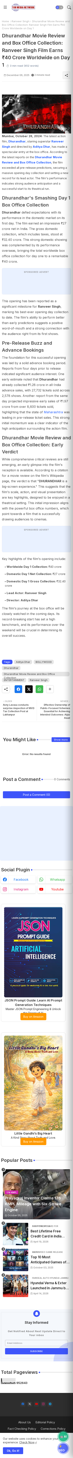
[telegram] (50, 1404)
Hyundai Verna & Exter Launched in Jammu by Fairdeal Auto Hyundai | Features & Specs (49, 1286)
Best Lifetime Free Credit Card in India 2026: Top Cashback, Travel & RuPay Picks (48, 1234)
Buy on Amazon (33, 1016)
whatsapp (57, 879)
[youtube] (36, 1404)
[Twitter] (29, 689)
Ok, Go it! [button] (13, 1450)
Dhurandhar (17, 141)
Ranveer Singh (20, 21)
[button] (59, 7)
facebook (21, 879)
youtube (57, 889)
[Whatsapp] (39, 689)
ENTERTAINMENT (14, 680)
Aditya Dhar (41, 146)
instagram (21, 889)
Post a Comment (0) (36, 795)
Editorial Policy (45, 1422)
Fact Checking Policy (22, 1429)
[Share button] (50, 689)
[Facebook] (18, 689)
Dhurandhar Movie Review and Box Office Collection (29, 674)
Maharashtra (53, 412)
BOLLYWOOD (44, 661)
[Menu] (5, 7)
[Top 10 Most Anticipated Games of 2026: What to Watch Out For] (15, 1260)
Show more (61, 739)
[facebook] (22, 1404)
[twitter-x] (29, 1404)
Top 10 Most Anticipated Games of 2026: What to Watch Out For (48, 1260)
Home (5, 21)
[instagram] (43, 1404)
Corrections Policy (53, 1429)
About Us (24, 1422)
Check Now (26, 1442)
